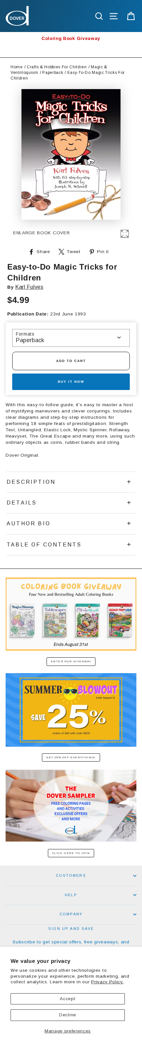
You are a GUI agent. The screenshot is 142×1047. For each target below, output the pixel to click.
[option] (71, 38)
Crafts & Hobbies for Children (57, 67)
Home (17, 67)
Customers (71, 875)
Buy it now (71, 381)
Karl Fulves (29, 287)
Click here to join (71, 853)
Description (31, 482)
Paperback (52, 72)
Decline (67, 1014)
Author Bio (29, 523)
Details (22, 503)
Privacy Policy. (107, 981)
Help (71, 895)
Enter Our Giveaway (71, 661)
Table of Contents (44, 544)
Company (71, 914)
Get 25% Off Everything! (71, 757)
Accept (67, 998)
